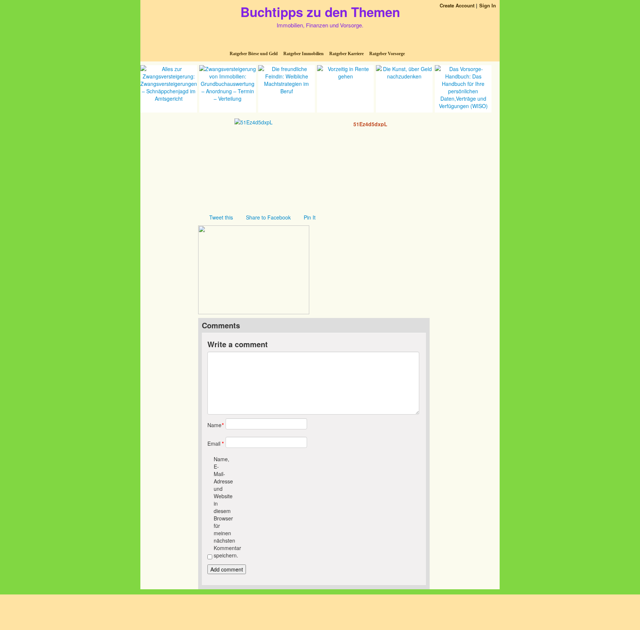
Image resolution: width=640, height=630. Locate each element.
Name (213, 425)
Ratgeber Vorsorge (387, 53)
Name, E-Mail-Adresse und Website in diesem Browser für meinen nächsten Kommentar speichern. (220, 507)
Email (213, 443)
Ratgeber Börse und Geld (254, 53)
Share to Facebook (268, 217)
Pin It (310, 217)
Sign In (487, 5)
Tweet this (221, 217)
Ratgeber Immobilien (303, 53)
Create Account (457, 5)
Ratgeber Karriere (346, 53)
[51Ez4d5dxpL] (253, 121)
